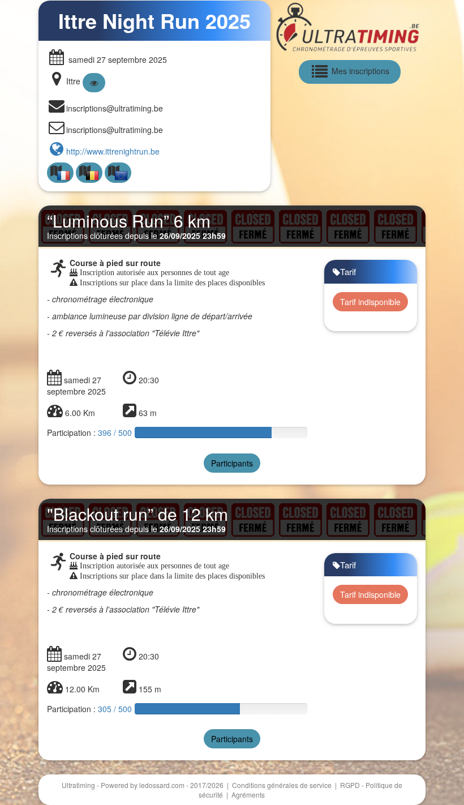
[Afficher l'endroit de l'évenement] (94, 82)
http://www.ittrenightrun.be (113, 151)
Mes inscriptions (359, 70)
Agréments (248, 794)
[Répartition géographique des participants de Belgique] (89, 172)
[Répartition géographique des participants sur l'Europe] (118, 172)
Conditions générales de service (282, 785)
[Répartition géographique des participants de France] (60, 172)
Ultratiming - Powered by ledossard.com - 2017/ (143, 785)
